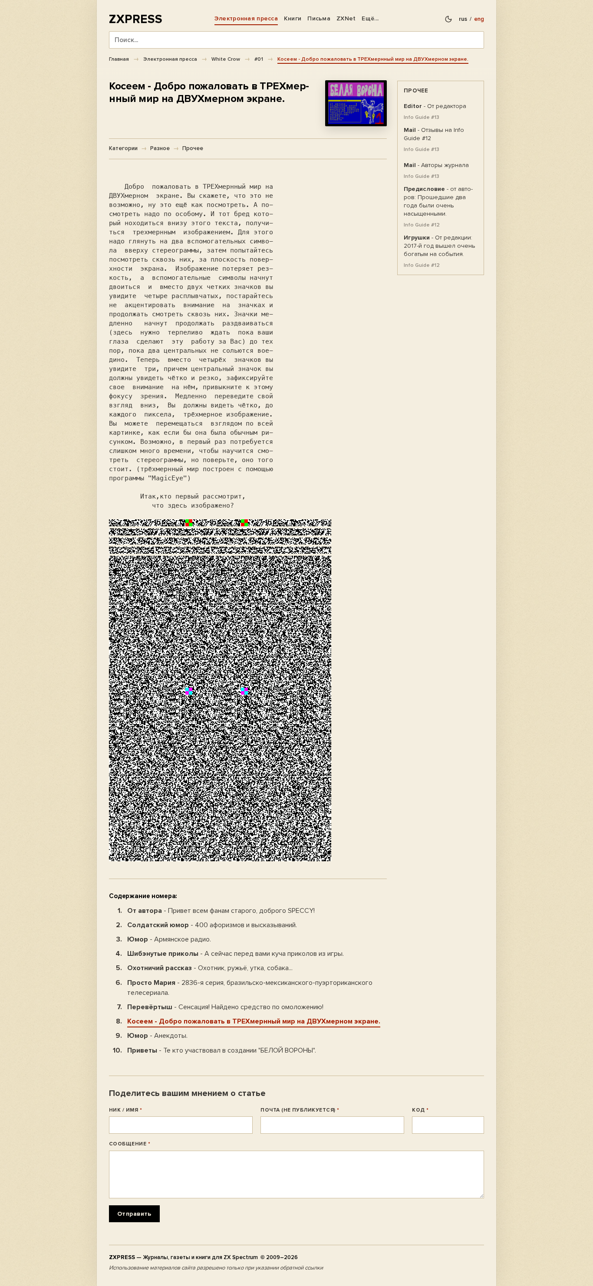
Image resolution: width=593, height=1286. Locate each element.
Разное (160, 148)
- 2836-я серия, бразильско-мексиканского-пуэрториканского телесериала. (249, 987)
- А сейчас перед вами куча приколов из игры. (235, 953)
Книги (292, 18)
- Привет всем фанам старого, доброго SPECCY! (221, 910)
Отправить (134, 1213)
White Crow (225, 59)
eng (479, 19)
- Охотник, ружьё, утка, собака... (210, 968)
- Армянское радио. (169, 939)
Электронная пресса (246, 18)
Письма (318, 18)
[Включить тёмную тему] (448, 19)
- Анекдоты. (157, 1035)
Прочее (192, 148)
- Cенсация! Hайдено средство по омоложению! (225, 1007)
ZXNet (346, 18)
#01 (258, 59)
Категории (123, 148)
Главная (119, 59)
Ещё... (370, 18)
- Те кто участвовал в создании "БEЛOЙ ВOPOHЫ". (221, 1050)
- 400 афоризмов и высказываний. (212, 925)
